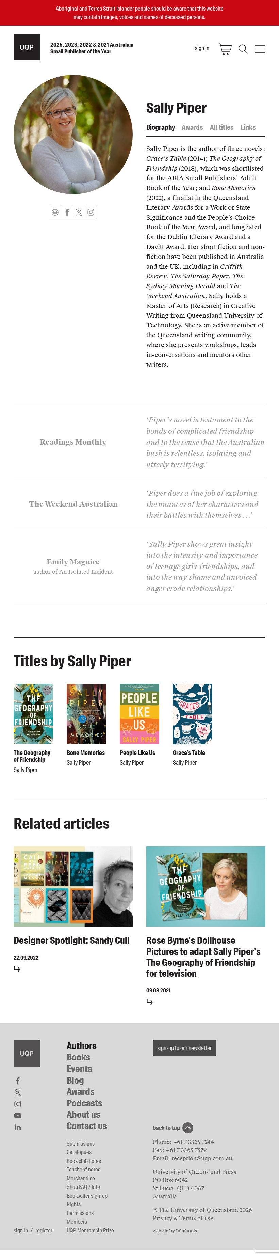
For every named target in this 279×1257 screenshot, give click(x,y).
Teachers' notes (83, 1169)
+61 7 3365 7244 (193, 1142)
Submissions (81, 1143)
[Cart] (225, 49)
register (43, 1230)
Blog (75, 1080)
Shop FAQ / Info (83, 1187)
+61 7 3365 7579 (186, 1150)
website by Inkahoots (175, 1231)
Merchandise (81, 1178)
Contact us (87, 1126)
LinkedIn (18, 1127)
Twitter (79, 212)
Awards (192, 127)
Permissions (80, 1213)
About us (83, 1114)
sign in (21, 1230)
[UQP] (27, 1053)
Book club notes (84, 1161)
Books (78, 1057)
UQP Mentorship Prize (90, 1230)
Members (77, 1221)
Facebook (67, 212)
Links (248, 127)
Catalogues (79, 1152)
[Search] (242, 49)
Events (79, 1068)
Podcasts (84, 1103)
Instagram (91, 212)
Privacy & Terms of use (183, 1218)
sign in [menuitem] (202, 48)
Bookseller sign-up (87, 1195)
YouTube (18, 1116)
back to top (166, 1128)
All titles (222, 127)
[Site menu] (260, 49)
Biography (160, 127)
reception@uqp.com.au (201, 1158)
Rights (74, 1204)
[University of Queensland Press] (27, 47)
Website (55, 212)
